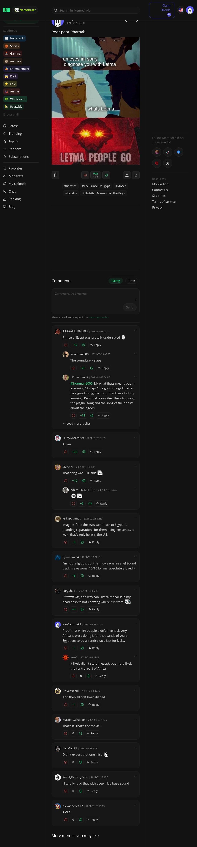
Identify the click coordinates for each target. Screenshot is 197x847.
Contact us (160, 190)
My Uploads (17, 183)
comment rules (99, 317)
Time (131, 281)
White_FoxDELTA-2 (83, 490)
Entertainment (17, 69)
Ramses (71, 186)
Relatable (13, 106)
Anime (12, 91)
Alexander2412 (73, 806)
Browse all (11, 114)
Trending (15, 133)
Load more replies (79, 423)
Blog (12, 206)
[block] (136, 175)
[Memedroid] (6, 10)
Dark (11, 76)
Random (15, 149)
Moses (121, 186)
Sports (12, 46)
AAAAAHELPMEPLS (75, 331)
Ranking (15, 199)
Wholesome (15, 99)
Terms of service (164, 201)
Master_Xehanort (74, 719)
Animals (13, 61)
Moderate (16, 176)
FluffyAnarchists (73, 438)
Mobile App (160, 184)
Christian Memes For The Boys (104, 193)
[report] (127, 175)
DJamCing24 (71, 557)
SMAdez (68, 467)
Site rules (159, 196)
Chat (12, 191)
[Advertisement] (170, 72)
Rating (116, 281)
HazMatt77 (70, 748)
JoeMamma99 (72, 624)
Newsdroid (15, 38)
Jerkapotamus (72, 518)
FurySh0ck (69, 591)
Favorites (16, 168)
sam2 (74, 657)
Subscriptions (19, 156)
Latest (13, 126)
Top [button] (12, 141)
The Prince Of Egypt (97, 186)
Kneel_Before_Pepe (75, 777)
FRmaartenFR (79, 377)
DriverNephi (70, 691)
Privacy (157, 207)
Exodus (72, 193)
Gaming (13, 53)
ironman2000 (79, 354)
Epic (10, 84)
